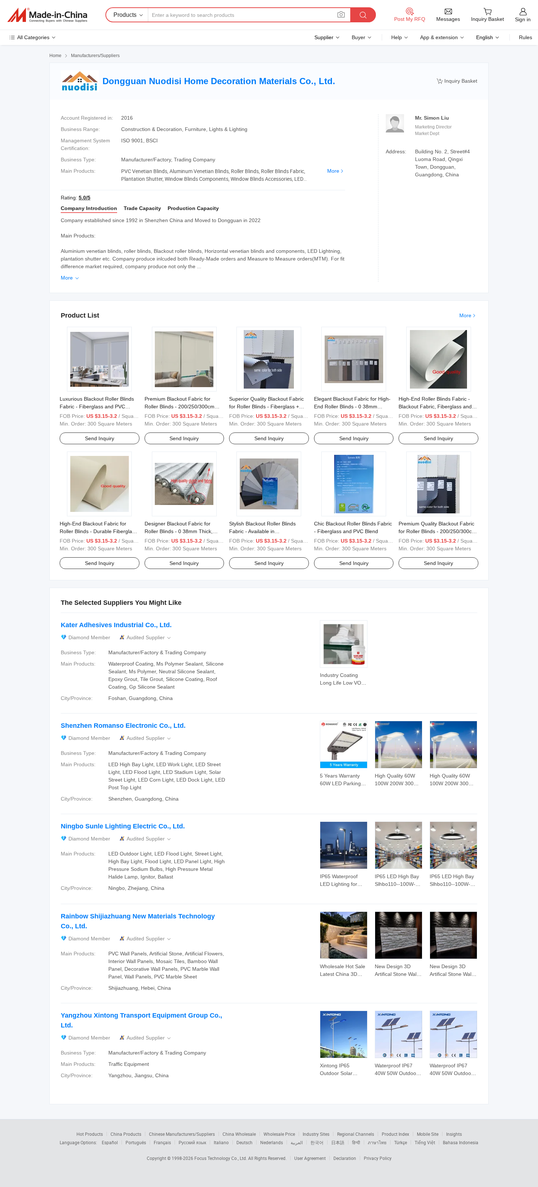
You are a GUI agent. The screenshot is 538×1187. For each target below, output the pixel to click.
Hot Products (89, 1134)
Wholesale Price (279, 1134)
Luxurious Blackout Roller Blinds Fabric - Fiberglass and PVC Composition (97, 406)
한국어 (317, 1142)
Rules (525, 37)
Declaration (344, 1158)
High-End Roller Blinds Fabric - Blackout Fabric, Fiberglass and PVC (435, 406)
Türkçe (400, 1142)
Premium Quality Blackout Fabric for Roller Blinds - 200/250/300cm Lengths (437, 531)
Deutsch (244, 1142)
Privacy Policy (378, 1158)
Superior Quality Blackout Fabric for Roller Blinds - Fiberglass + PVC (266, 406)
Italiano (221, 1142)
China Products (126, 1134)
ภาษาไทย (377, 1142)
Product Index (395, 1134)
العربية (297, 1142)
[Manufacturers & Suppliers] (47, 15)
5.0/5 (84, 198)
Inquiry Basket (457, 81)
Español (110, 1142)
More (333, 171)
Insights (454, 1134)
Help (396, 37)
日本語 (337, 1142)
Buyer (358, 37)
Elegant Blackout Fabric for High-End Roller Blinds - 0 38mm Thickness (352, 406)
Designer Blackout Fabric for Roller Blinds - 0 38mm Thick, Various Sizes (179, 531)
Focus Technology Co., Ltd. (221, 1158)
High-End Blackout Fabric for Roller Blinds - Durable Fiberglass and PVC (98, 531)
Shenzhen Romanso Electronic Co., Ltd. (123, 725)
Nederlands (271, 1142)
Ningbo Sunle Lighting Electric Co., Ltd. (123, 826)
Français (162, 1142)
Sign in (523, 19)
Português (136, 1142)
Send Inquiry (99, 438)
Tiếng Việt (425, 1142)
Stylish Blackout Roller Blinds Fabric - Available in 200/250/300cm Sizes (262, 531)
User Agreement (310, 1158)
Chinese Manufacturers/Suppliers (182, 1134)
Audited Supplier (149, 637)
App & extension (439, 37)
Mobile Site (427, 1134)
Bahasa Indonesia (460, 1142)
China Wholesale (239, 1134)
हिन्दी (356, 1142)
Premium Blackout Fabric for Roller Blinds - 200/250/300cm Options (179, 406)
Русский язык (192, 1142)
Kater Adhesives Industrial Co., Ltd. (116, 625)
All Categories (33, 37)
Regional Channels (355, 1134)
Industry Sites (316, 1134)
